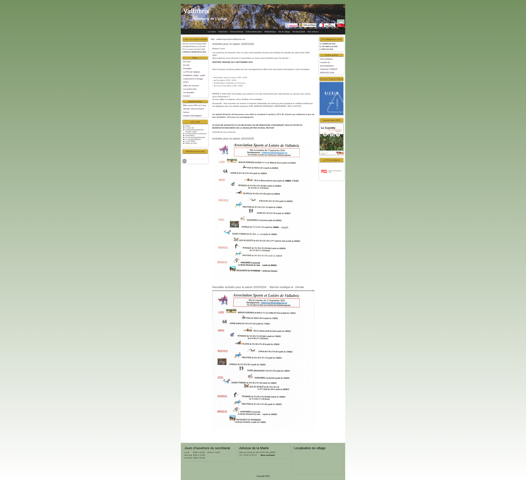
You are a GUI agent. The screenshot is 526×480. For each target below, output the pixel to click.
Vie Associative (298, 32)
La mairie (212, 32)
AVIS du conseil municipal (192, 44)
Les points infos (190, 89)
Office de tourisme (191, 85)
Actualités (187, 68)
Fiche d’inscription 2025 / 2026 (229, 86)
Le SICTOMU (190, 141)
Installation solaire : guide (194, 75)
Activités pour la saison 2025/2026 (233, 43)
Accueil (186, 65)
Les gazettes (188, 92)
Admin (187, 126)
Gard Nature (190, 135)
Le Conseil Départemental (195, 137)
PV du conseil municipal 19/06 (194, 49)
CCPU (185, 82)
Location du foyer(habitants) (327, 64)
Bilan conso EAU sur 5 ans (194, 105)
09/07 (204, 44)
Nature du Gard (191, 143)
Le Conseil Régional (193, 139)
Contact (186, 96)
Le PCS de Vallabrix (191, 72)
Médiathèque (270, 32)
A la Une (186, 62)
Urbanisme (223, 32)
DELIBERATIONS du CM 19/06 (194, 47)
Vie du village (284, 32)
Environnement (236, 32)
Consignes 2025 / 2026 (226, 80)
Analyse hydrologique (192, 115)
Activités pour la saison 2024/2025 (233, 138)
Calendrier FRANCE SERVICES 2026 (328, 71)
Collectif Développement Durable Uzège (194, 131)
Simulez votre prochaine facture (193, 110)
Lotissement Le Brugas (193, 79)
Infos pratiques (326, 59)
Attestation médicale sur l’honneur (230, 83)
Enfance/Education (254, 32)
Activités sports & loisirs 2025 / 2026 (231, 77)
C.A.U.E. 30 (189, 128)
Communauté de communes (195, 134)
